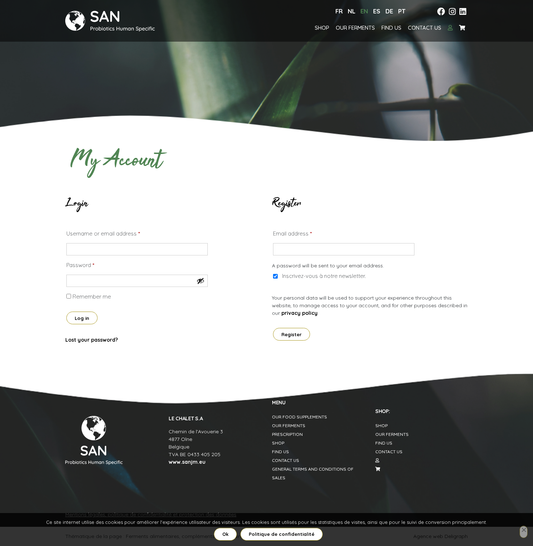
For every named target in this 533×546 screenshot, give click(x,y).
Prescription (287, 434)
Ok (225, 534)
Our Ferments (355, 27)
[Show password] (200, 281)
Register (291, 334)
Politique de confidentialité (281, 534)
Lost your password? (91, 340)
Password (80, 265)
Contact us (424, 27)
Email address (292, 233)
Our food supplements (299, 417)
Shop (322, 27)
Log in (82, 318)
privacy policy (299, 313)
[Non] (524, 532)
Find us (391, 27)
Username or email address (103, 233)
